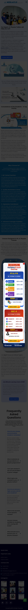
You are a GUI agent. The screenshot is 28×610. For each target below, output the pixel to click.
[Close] (24, 263)
